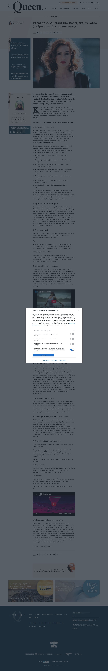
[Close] (79, 310)
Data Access (54, 360)
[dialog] (54, 335)
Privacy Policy (62, 360)
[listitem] (54, 330)
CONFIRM (43, 355)
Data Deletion (46, 360)
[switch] (72, 334)
